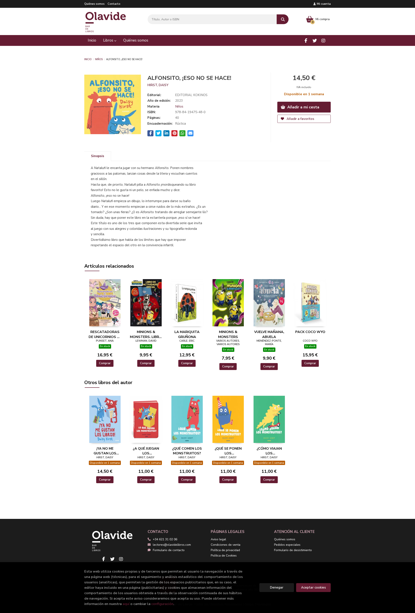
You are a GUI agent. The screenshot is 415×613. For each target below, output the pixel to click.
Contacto (114, 4)
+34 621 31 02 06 (165, 539)
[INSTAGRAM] (323, 40)
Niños (99, 59)
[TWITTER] (314, 40)
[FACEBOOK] (306, 40)
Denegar (276, 587)
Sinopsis (97, 156)
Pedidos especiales (287, 545)
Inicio (88, 59)
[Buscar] (283, 19)
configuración (162, 603)
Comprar (105, 363)
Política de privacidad (225, 550)
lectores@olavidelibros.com (172, 545)
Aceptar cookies (313, 587)
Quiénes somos (94, 4)
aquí (126, 603)
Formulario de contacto (169, 550)
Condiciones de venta (225, 545)
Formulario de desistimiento (293, 550)
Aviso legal (218, 539)
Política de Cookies (224, 555)
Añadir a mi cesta (302, 107)
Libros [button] (108, 40)
